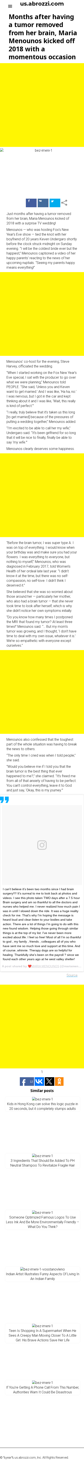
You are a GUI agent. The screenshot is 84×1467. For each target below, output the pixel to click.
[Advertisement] (42, 105)
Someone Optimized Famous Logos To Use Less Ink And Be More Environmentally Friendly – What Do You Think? (42, 1222)
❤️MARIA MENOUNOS (43, 966)
